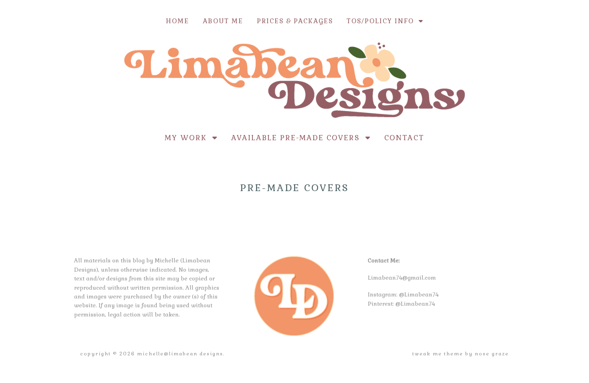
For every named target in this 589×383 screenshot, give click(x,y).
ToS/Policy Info (383, 21)
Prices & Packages (295, 21)
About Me (223, 21)
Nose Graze (492, 354)
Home (177, 21)
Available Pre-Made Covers (298, 137)
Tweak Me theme (437, 354)
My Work (188, 137)
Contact (404, 137)
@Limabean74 (419, 294)
